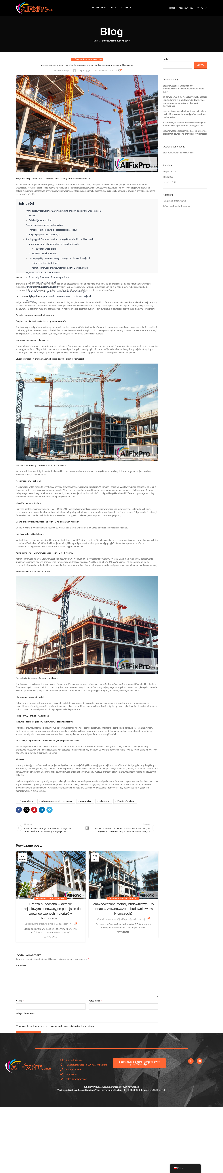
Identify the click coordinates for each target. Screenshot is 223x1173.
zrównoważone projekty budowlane (56, 801)
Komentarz (22, 965)
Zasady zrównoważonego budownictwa (44, 225)
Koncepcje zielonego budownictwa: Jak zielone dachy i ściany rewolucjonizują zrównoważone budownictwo (184, 114)
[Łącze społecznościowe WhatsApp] (205, 8)
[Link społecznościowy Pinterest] (34, 810)
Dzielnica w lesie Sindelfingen (45, 263)
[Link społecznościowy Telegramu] (49, 810)
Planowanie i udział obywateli (42, 282)
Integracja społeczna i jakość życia (45, 235)
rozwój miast (85, 801)
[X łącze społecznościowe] (26, 810)
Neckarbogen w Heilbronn (44, 249)
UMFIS (116, 788)
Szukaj (166, 59)
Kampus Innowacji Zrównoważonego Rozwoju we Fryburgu (60, 268)
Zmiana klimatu (26, 801)
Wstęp (32, 216)
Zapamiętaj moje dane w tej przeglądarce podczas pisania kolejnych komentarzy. (56, 1026)
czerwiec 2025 (170, 182)
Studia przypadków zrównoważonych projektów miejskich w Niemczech (59, 239)
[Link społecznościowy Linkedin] (42, 810)
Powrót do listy (87, 828)
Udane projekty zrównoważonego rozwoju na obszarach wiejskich (59, 258)
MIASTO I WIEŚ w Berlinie (44, 254)
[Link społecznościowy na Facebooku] (198, 8)
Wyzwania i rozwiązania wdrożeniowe (43, 273)
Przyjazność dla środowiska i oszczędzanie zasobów (53, 230)
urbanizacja (104, 801)
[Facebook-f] (191, 1061)
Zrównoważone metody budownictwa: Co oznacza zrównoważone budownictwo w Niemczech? (123, 908)
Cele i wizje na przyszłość (40, 220)
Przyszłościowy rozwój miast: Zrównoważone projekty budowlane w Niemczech (63, 211)
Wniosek (30, 301)
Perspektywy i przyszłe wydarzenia (42, 287)
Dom (95, 41)
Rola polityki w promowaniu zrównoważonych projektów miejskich (60, 296)
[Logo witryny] (35, 8)
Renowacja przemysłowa (174, 201)
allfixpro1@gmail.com (87, 71)
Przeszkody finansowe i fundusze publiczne (49, 277)
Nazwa (20, 1001)
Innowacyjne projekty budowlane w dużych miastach (54, 244)
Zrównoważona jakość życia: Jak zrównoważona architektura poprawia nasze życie (183, 89)
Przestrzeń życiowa (125, 801)
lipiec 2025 (168, 177)
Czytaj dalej (50, 937)
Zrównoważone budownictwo (116, 41)
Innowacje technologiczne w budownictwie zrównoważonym (57, 292)
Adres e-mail (95, 1001)
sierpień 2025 (169, 172)
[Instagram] (199, 1061)
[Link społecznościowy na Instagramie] (202, 8)
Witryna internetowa (25, 1014)
